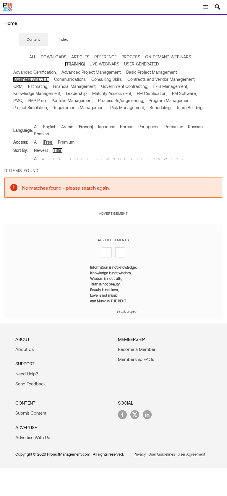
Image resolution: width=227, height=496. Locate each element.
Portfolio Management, (72, 100)
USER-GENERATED (141, 63)
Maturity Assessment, (112, 93)
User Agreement (191, 454)
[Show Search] (217, 7)
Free (48, 141)
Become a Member (136, 349)
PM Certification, (152, 93)
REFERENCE (105, 56)
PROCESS (130, 56)
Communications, (70, 79)
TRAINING (75, 63)
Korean (127, 126)
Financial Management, (74, 86)
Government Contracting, (124, 86)
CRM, (18, 86)
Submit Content (30, 412)
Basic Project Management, (152, 72)
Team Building (189, 107)
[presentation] (33, 39)
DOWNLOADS (54, 56)
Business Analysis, (31, 79)
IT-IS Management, (170, 86)
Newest (41, 150)
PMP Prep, (37, 100)
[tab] (33, 39)
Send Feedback (30, 383)
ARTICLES (80, 56)
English (49, 126)
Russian (195, 126)
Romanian (173, 126)
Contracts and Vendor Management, (161, 79)
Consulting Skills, (107, 79)
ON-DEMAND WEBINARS (168, 56)
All (36, 126)
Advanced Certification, (35, 72)
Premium (66, 141)
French (85, 126)
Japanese (106, 126)
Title (57, 150)
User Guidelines (161, 454)
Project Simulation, (30, 107)
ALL (32, 56)
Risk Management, (127, 107)
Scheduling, (160, 107)
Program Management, (170, 100)
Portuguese (149, 126)
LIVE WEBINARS (104, 63)
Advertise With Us (32, 437)
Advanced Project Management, (91, 72)
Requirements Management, (79, 107)
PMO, (18, 100)
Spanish (41, 133)
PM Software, (184, 93)
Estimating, (38, 86)
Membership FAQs (136, 359)
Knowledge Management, (37, 93)
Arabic (67, 126)
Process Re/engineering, (121, 100)
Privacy (140, 454)
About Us (24, 349)
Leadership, (76, 93)
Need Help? (26, 373)
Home (10, 23)
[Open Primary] (205, 7)
